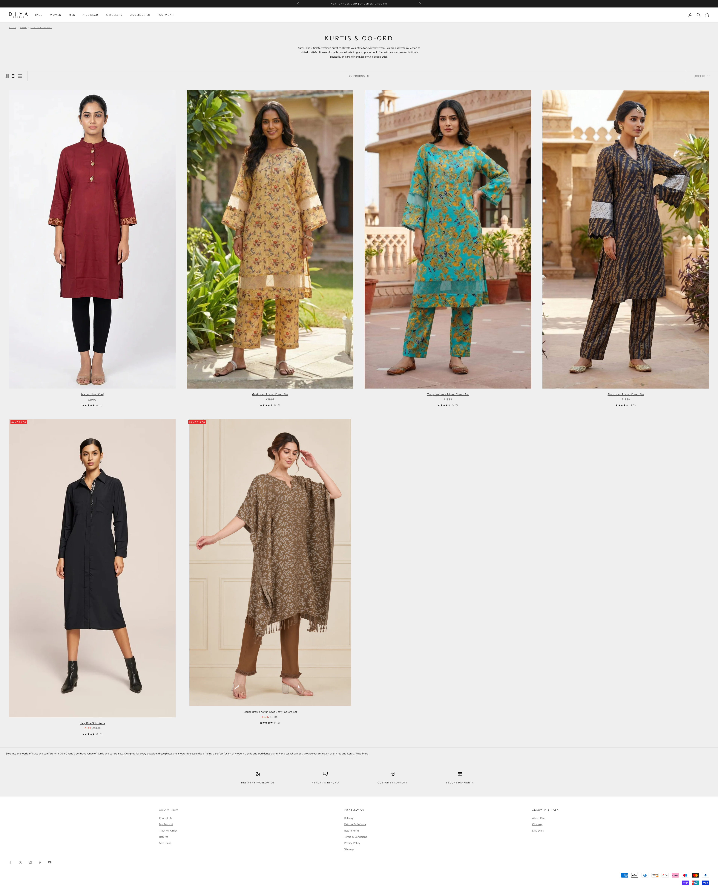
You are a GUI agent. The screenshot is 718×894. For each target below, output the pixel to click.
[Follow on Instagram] (30, 862)
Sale (39, 14)
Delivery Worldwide (258, 782)
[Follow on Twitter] (20, 862)
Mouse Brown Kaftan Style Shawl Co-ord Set (270, 712)
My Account (166, 824)
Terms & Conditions (355, 837)
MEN (72, 14)
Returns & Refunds (355, 824)
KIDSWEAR (90, 14)
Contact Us (165, 818)
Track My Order (168, 830)
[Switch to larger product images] (7, 76)
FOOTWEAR (165, 14)
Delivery (348, 818)
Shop (23, 27)
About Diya (538, 818)
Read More (362, 753)
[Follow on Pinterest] (40, 862)
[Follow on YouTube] (50, 862)
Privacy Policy (352, 843)
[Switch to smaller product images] (13, 76)
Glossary (537, 824)
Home (12, 27)
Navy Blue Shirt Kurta (92, 723)
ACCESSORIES (140, 14)
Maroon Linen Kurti (92, 394)
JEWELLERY (114, 14)
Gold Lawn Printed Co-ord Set (270, 394)
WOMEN (56, 14)
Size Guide (165, 843)
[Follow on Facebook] (11, 862)
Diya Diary (538, 830)
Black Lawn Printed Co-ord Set (626, 394)
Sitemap (349, 849)
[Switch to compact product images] (20, 76)
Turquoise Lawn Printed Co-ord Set (448, 394)
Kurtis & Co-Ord (41, 27)
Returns (163, 837)
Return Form (351, 830)
